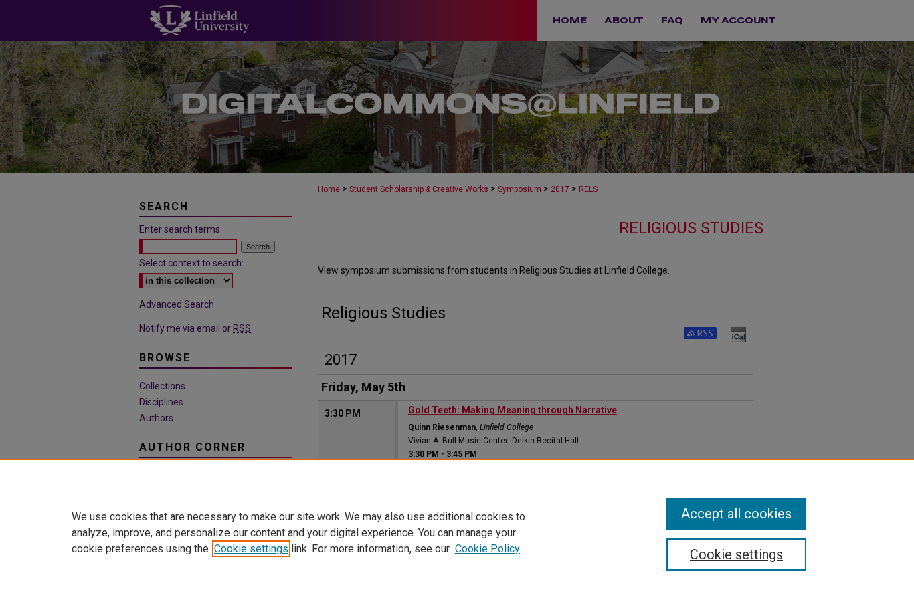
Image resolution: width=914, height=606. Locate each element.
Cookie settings (251, 548)
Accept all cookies (736, 514)
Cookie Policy (487, 548)
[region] (457, 532)
